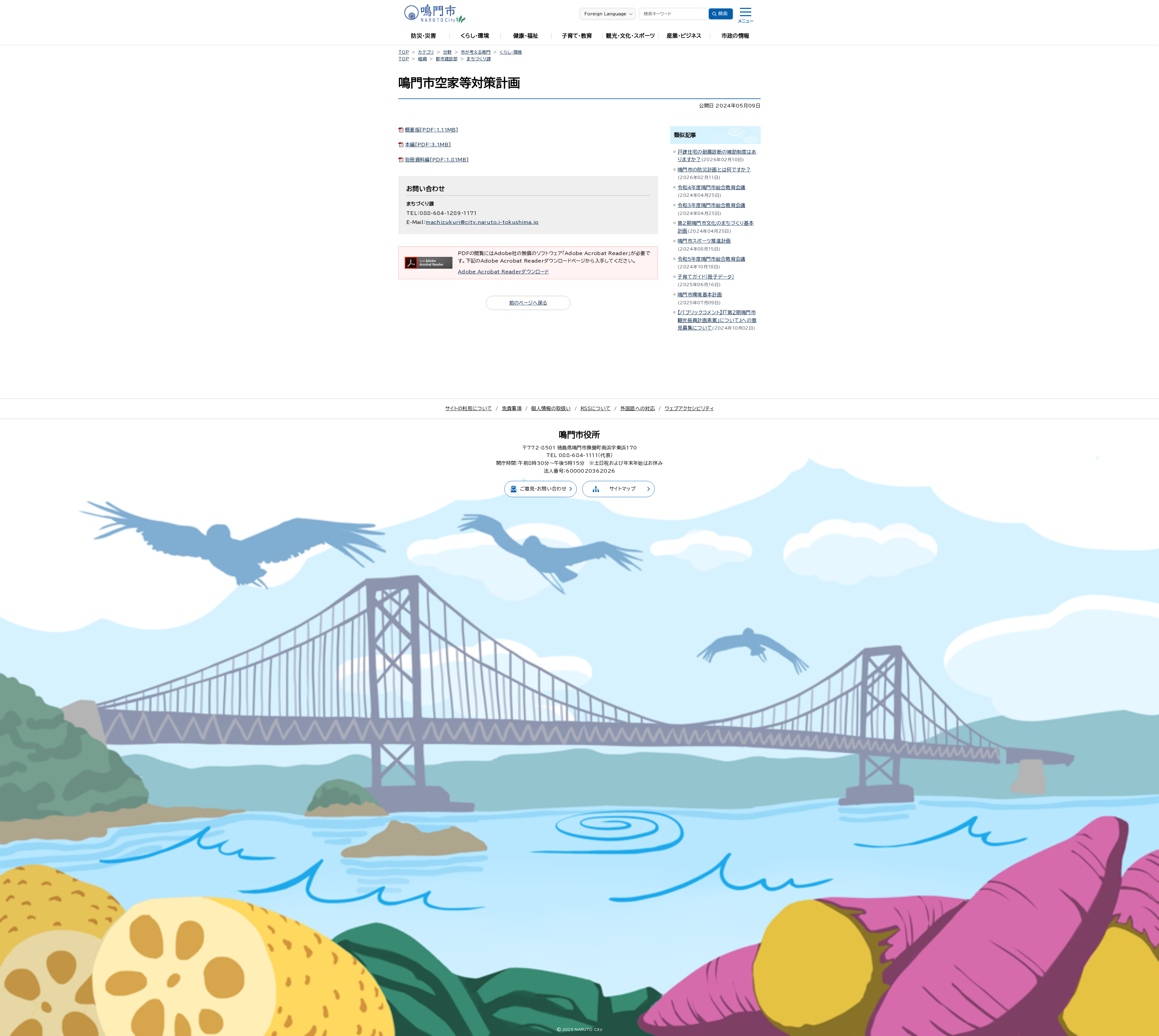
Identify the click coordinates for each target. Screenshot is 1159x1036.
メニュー (745, 21)
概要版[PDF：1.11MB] (431, 129)
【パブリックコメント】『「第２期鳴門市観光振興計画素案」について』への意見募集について (717, 320)
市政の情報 (735, 35)
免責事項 (512, 408)
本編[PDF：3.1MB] (428, 144)
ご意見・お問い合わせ (543, 488)
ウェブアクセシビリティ (689, 408)
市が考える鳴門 (475, 52)
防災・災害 (423, 35)
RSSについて (595, 408)
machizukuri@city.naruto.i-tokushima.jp (482, 222)
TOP (403, 52)
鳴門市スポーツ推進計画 (704, 240)
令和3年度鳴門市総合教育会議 (711, 205)
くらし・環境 (475, 35)
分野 (447, 52)
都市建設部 (447, 59)
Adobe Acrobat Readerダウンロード (503, 271)
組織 (422, 59)
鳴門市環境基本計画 (700, 294)
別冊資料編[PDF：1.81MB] (437, 159)
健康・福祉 (525, 35)
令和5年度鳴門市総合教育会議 (711, 259)
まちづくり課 (479, 59)
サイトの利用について (468, 408)
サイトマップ (622, 488)
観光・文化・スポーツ (630, 35)
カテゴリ (426, 52)
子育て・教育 (577, 35)
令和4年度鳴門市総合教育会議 (711, 187)
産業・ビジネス (684, 35)
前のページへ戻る (528, 302)
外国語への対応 (638, 408)
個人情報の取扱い (551, 408)
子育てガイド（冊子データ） (706, 276)
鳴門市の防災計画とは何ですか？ (714, 169)
